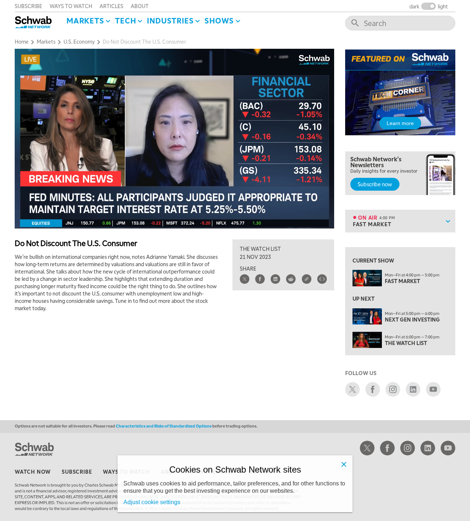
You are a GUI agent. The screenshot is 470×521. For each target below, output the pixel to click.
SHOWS (219, 20)
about (140, 6)
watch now (33, 471)
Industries (170, 20)
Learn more (400, 123)
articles (111, 6)
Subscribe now (375, 184)
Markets (85, 20)
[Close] (344, 464)
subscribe (28, 6)
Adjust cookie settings (151, 502)
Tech (125, 20)
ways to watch (71, 6)
